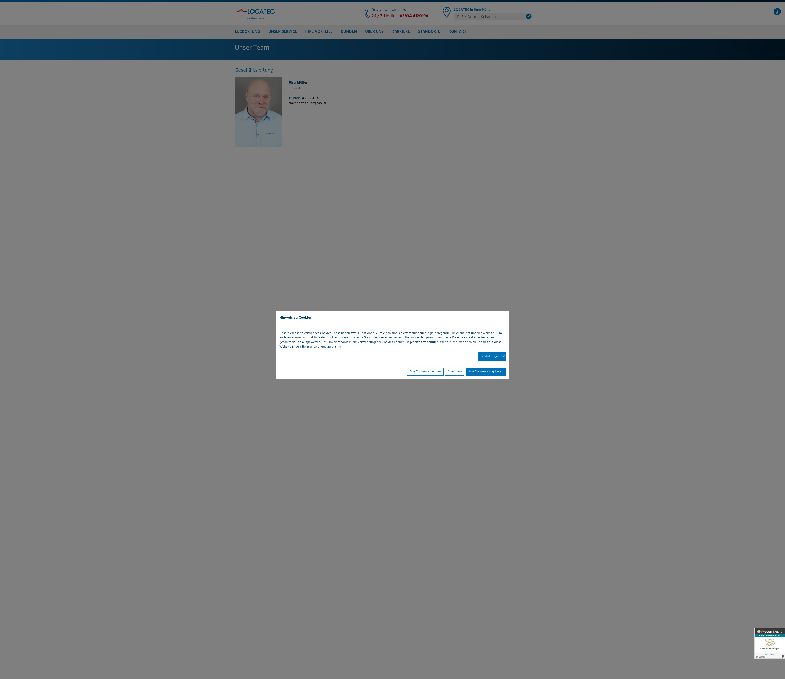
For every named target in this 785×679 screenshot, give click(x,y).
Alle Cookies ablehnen (425, 371)
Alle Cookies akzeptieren (486, 371)
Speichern (455, 371)
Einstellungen (490, 356)
